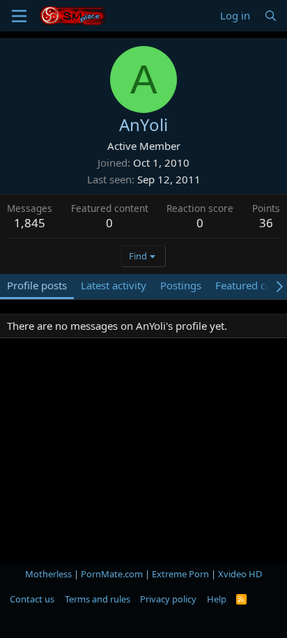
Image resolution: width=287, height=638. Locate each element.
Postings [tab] (180, 285)
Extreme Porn (180, 574)
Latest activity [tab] (113, 285)
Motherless (48, 574)
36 (266, 223)
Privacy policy (168, 599)
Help (216, 599)
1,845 (29, 223)
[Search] (270, 16)
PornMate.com (112, 574)
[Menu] (19, 16)
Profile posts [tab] (37, 285)
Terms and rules (97, 599)
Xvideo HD (240, 574)
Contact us (32, 599)
